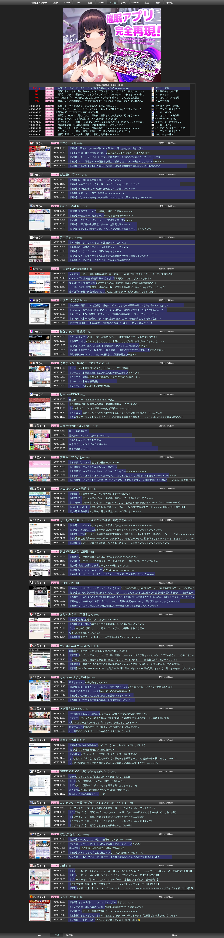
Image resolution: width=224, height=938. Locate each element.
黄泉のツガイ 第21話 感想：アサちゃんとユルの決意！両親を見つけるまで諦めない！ (113, 283)
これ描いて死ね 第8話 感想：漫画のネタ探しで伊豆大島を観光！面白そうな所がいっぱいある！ (118, 287)
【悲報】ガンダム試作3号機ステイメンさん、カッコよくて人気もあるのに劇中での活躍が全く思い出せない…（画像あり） (132, 592)
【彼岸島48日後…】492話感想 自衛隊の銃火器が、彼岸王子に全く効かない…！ (111, 323)
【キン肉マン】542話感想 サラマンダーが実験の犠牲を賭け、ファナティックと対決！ (114, 314)
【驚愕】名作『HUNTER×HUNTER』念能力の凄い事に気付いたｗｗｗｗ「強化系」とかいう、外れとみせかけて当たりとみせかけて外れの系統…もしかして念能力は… (132, 670)
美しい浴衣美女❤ (78, 431)
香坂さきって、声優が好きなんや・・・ (89, 682)
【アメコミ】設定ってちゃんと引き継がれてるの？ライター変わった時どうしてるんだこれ (115, 412)
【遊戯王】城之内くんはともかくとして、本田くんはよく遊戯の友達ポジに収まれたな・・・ (117, 341)
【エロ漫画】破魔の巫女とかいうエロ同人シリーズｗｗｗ (98, 247)
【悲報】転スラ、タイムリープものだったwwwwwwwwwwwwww (101, 570)
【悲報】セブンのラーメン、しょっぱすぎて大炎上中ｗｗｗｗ (101, 220)
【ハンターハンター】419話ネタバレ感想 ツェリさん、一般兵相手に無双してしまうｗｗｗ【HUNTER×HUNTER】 (127, 507)
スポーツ (101, 2)
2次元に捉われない (72, 834)
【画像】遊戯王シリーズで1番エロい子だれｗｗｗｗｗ (97, 193)
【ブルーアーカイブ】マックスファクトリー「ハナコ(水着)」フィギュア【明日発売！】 (114, 879)
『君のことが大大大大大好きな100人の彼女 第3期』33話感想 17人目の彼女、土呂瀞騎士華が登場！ (120, 718)
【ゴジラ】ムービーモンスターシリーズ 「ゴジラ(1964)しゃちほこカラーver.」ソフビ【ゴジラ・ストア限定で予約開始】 (131, 871)
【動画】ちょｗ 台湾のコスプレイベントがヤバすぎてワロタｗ (101, 902)
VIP (78, 2)
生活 (147, 2)
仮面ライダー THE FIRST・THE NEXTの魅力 (77, 112)
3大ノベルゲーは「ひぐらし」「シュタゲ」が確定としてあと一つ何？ (105, 722)
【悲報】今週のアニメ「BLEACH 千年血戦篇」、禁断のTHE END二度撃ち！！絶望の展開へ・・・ (119, 350)
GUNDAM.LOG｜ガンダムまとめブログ (85, 771)
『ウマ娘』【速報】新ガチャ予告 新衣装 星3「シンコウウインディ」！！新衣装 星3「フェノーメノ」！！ (123, 659)
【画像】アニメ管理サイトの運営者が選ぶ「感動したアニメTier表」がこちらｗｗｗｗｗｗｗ (116, 161)
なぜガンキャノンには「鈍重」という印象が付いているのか (86, 119)
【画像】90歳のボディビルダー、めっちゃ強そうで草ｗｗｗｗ (101, 215)
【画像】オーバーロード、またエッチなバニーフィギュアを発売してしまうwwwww (111, 574)
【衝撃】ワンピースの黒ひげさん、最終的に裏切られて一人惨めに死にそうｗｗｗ (97, 115)
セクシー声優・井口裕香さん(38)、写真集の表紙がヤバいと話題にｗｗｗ (106, 906)
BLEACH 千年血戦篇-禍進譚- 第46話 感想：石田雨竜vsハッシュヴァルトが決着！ (110, 278)
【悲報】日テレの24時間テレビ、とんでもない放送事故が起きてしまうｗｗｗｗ (110, 228)
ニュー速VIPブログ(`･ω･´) (76, 425)
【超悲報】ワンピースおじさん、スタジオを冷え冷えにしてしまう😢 (104, 920)
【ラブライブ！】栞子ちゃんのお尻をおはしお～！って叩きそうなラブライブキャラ (98, 109)
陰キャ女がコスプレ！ (80, 448)
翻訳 (158, 2)
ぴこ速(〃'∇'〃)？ (70, 174)
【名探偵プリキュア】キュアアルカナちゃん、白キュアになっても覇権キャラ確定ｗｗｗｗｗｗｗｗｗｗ (122, 475)
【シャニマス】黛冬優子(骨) (83, 381)
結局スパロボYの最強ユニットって (87, 794)
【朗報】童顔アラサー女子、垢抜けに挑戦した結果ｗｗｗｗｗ (87, 134)
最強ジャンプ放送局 (72, 331)
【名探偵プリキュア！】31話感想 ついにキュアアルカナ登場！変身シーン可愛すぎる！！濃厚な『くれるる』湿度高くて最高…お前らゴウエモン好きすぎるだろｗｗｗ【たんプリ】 (132, 482)
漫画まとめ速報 (69, 739)
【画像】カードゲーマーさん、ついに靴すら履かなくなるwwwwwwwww (92, 88)
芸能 (90, 2)
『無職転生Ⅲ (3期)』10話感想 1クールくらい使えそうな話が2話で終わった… (108, 713)
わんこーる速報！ (164, 134)
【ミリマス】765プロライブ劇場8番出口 (89, 386)
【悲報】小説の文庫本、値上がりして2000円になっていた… (100, 565)
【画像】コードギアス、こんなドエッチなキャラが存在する (100, 260)
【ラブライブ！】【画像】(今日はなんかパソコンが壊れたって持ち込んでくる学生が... (99, 122)
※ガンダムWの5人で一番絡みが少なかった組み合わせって (99, 789)
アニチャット (162, 94)
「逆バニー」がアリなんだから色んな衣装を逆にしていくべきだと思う (105, 844)
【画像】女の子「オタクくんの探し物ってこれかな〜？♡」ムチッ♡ (104, 184)
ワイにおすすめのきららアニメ (85, 632)
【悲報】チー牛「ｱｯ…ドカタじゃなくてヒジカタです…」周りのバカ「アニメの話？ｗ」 (114, 561)
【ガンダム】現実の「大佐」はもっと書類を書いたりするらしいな (103, 785)
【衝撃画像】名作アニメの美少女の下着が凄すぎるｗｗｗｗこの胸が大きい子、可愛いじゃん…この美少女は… (126, 664)
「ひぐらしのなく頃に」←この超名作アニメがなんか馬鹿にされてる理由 (106, 628)
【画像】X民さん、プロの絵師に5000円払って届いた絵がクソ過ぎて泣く (106, 148)
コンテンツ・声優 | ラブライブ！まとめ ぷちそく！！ (93, 802)
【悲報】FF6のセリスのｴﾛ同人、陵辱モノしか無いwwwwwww (100, 839)
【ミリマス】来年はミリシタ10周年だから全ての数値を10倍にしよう (104, 377)
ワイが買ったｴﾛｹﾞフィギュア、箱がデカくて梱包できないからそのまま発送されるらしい (114, 857)
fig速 (63, 865)
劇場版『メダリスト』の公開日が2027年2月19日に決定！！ (99, 651)
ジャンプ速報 (68, 896)
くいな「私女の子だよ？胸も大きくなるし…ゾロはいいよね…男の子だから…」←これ (113, 763)
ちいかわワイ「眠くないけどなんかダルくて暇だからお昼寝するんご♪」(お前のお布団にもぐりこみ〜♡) (122, 758)
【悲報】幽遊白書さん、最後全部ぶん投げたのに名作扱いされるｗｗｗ (105, 511)
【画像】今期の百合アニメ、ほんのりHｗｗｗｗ (93, 619)
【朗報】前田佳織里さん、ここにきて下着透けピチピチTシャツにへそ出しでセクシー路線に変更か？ (121, 687)
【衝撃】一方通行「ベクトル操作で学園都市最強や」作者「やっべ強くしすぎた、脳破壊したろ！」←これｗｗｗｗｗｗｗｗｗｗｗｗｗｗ (131, 536)
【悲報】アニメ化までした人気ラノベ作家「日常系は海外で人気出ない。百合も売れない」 (115, 166)
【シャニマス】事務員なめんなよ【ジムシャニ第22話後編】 (100, 368)
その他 (169, 2)
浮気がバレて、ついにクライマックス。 (89, 435)
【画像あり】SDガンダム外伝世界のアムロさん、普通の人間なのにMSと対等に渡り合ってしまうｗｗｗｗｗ (124, 601)
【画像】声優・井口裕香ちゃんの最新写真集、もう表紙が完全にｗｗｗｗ (106, 624)
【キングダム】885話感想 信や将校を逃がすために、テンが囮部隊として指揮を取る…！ (115, 318)
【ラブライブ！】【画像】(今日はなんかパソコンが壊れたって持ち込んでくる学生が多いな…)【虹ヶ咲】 (123, 812)
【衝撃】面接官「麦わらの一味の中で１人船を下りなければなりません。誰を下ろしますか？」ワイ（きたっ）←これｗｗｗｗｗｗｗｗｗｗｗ (131, 540)
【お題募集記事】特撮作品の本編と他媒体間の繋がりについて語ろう (90, 125)
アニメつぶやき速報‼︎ (73, 268)
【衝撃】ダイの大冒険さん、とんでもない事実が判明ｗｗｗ (86, 106)
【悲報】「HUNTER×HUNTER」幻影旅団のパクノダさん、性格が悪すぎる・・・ (110, 345)
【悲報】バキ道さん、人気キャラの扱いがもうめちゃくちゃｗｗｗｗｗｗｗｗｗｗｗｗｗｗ (115, 529)
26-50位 (69, 935)
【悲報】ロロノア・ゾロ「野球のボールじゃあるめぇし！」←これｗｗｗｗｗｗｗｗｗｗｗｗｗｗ (119, 543)
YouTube (135, 2)
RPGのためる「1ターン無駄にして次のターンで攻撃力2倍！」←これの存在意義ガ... (98, 98)
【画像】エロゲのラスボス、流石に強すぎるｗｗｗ (95, 251)
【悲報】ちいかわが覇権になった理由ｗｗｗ (92, 749)
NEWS (67, 2)
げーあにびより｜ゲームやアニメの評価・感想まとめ (93, 520)
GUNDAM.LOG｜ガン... (167, 118)
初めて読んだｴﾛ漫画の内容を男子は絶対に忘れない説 (96, 848)
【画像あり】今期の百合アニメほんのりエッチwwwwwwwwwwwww (103, 556)
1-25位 (56, 935)
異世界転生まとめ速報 (166, 91)
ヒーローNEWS (163, 112)
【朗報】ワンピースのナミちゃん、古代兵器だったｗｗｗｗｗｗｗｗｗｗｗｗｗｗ (97, 128)
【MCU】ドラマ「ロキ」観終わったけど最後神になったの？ (100, 408)
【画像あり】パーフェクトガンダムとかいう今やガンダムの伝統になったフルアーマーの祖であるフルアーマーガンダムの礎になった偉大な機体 (131, 590)
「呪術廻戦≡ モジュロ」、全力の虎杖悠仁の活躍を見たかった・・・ (104, 354)
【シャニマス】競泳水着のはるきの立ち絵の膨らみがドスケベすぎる (104, 372)
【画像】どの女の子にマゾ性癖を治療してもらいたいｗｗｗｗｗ (102, 188)
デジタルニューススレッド (76, 645)
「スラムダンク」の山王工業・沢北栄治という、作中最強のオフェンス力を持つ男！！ (113, 337)
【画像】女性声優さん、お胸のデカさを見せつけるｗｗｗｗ (100, 695)
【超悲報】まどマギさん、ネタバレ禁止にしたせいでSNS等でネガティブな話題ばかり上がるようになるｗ (123, 915)
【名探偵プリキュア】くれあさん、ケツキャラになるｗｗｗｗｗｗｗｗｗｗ (107, 471)
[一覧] (80, 143)
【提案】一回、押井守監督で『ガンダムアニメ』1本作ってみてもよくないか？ (109, 152)
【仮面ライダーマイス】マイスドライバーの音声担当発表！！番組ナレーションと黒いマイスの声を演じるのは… (127, 417)
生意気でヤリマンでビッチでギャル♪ (88, 444)
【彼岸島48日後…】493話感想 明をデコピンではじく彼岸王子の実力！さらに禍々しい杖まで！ (119, 305)
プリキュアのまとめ (72, 457)
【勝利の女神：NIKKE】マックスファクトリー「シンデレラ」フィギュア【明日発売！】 (114, 884)
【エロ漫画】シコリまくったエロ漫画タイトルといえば (97, 242)
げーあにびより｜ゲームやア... (171, 128)
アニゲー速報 (162, 88)
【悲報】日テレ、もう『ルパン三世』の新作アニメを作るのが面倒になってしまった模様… (115, 157)
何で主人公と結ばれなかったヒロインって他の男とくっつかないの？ (104, 727)
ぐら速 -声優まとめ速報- (75, 677)
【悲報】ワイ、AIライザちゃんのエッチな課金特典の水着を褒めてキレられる (109, 255)
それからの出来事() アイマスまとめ (82, 363)
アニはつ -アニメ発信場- (167, 97)
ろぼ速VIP (66, 582)
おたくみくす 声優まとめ (76, 614)
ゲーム (124, 2)
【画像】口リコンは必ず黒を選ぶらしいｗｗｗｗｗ (95, 180)
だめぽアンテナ (39, 2)
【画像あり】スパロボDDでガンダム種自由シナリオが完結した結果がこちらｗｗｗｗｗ (114, 605)
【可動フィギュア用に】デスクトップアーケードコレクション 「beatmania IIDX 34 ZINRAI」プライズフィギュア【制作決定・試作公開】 (131, 890)
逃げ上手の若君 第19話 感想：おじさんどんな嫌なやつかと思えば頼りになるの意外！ (113, 291)
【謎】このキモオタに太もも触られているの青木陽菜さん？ (100, 691)
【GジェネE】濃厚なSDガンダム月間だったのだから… (97, 781)
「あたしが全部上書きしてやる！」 (87, 440)
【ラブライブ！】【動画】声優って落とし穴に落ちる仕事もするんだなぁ (92, 131)
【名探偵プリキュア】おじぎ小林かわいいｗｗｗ (94, 462)
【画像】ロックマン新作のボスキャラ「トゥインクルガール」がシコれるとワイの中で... (100, 94)
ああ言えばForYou (71, 708)
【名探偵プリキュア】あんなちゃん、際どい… (93, 467)
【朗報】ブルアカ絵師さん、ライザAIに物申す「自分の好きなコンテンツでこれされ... (99, 101)
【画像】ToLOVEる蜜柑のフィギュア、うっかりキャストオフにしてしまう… (108, 745)
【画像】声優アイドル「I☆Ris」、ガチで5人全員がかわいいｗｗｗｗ (104, 637)
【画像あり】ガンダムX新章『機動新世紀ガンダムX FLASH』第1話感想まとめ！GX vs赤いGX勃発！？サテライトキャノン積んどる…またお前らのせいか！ (132, 599)
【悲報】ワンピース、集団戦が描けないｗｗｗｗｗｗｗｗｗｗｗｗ (103, 911)
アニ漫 (112, 2)
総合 (56, 2)
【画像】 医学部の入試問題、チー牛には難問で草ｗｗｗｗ (100, 224)
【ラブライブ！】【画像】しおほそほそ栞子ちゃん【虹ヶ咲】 (101, 825)
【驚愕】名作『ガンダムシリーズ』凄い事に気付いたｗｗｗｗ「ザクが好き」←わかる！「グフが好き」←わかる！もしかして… (131, 657)
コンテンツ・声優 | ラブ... (168, 109)
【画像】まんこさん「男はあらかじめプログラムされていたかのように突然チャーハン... (100, 91)
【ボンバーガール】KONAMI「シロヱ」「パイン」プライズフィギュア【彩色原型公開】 (114, 875)
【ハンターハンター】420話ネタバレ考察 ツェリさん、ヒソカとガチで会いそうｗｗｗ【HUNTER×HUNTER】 (125, 502)
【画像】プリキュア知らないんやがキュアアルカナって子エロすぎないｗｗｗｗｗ (111, 197)
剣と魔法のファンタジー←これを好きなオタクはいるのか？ (100, 731)
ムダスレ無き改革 (71, 300)
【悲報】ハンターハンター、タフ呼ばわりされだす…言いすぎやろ (103, 754)
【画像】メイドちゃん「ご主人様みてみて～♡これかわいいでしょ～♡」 (106, 852)
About (174, 935)
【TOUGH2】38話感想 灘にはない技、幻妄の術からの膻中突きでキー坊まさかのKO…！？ (116, 310)
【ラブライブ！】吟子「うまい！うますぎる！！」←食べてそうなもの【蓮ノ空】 (111, 821)
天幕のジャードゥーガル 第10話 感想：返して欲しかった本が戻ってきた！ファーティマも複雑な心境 (121, 274)
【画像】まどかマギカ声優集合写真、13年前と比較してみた (100, 700)
